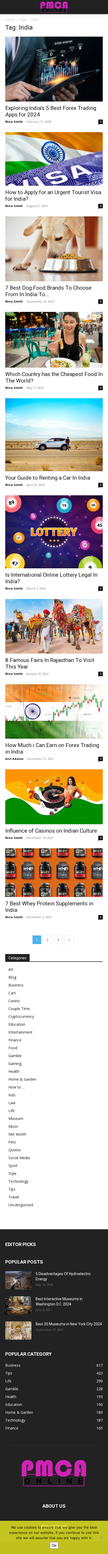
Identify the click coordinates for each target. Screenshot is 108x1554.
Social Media (19, 1157)
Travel (13, 1196)
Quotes (14, 1149)
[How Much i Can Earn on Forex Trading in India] (54, 711)
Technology (18, 1181)
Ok (54, 1545)
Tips (11, 1189)
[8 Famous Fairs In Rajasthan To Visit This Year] (54, 626)
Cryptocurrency (21, 1016)
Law (11, 1102)
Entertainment (20, 1032)
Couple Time (19, 1008)
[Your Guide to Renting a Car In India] (54, 434)
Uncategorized (20, 1204)
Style (12, 1173)
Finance (14, 1039)
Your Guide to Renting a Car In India (47, 478)
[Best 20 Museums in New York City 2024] (18, 1330)
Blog (12, 977)
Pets (12, 1142)
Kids (11, 1094)
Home (9, 19)
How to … (16, 1087)
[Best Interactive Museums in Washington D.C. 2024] (18, 1305)
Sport (13, 1165)
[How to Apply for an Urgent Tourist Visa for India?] (54, 159)
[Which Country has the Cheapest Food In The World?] (54, 340)
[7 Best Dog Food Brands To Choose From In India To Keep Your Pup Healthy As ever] (54, 248)
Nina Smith (14, 122)
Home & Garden (22, 1079)
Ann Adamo (14, 759)
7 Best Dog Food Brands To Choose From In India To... (48, 291)
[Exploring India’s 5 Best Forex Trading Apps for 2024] (54, 69)
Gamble (14, 1055)
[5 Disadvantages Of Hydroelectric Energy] (18, 1280)
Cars (12, 992)
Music (13, 1126)
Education (16, 1024)
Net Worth (17, 1134)
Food (12, 1047)
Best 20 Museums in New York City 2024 (69, 1324)
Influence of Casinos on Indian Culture (51, 831)
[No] (101, 1537)
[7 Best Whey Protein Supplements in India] (54, 872)
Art (10, 969)
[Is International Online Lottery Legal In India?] (54, 531)
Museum (15, 1118)
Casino (14, 1000)
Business (16, 985)
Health (13, 1071)
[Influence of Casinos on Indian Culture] (54, 796)
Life (11, 1110)
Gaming (14, 1063)
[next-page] (69, 939)
